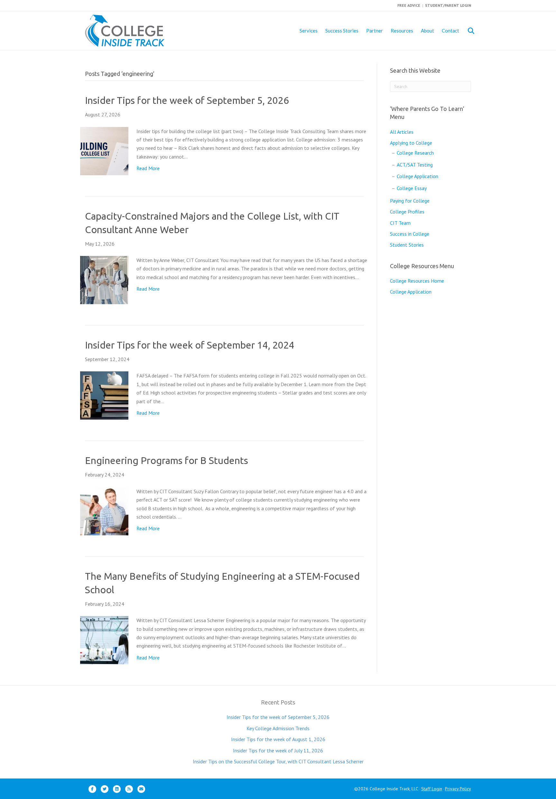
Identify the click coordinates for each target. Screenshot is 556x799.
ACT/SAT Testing (415, 164)
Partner (374, 30)
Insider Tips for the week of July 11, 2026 (278, 750)
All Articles (401, 132)
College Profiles (407, 211)
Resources (402, 30)
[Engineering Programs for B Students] (104, 510)
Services (309, 30)
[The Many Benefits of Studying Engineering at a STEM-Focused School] (104, 639)
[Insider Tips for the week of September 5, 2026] (104, 150)
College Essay (412, 188)
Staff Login (431, 789)
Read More (148, 168)
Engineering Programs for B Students (166, 460)
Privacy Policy (458, 789)
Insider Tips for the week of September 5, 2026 (187, 100)
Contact (450, 30)
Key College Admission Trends (278, 728)
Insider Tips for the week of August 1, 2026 (278, 739)
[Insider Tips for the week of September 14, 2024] (104, 395)
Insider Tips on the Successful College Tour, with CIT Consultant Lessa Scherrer (278, 761)
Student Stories (407, 244)
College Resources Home (417, 280)
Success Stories (341, 30)
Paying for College (410, 200)
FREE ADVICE (408, 5)
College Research (415, 153)
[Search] (467, 30)
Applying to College (411, 143)
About (427, 30)
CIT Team (400, 223)
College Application (417, 176)
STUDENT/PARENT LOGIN (448, 5)
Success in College (409, 234)
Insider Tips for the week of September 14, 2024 (189, 345)
